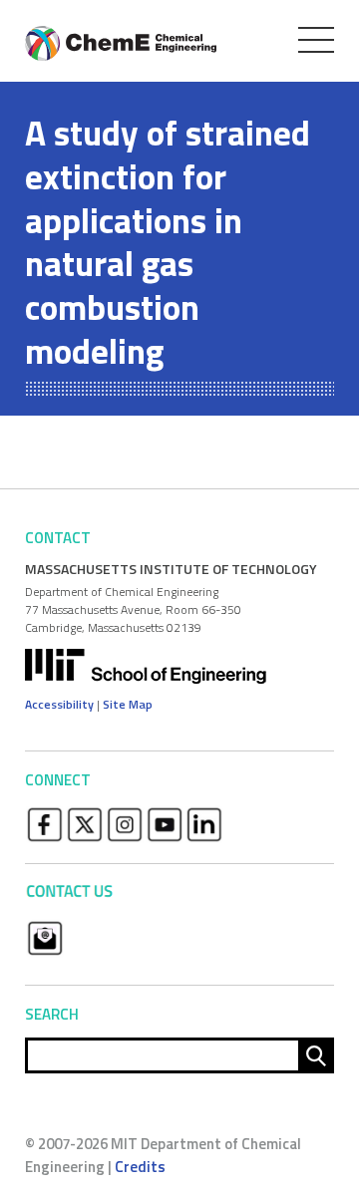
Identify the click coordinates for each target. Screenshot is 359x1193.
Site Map (128, 704)
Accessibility (59, 704)
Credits (140, 1166)
